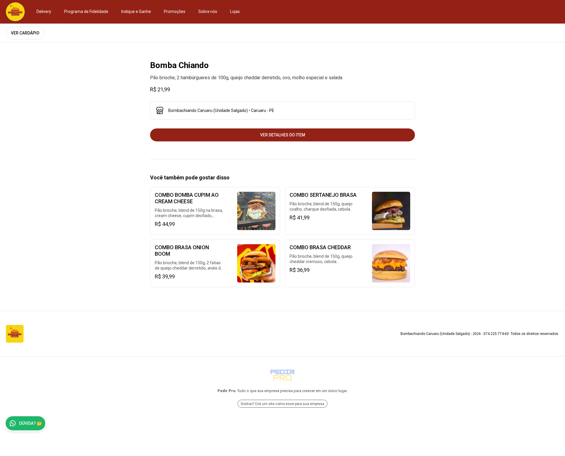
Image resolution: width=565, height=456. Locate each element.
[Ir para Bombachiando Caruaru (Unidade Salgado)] (15, 11)
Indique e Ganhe (136, 11)
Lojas (235, 11)
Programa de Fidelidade (86, 11)
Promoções (174, 11)
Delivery (43, 11)
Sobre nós (207, 11)
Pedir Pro (226, 391)
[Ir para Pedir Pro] (282, 375)
